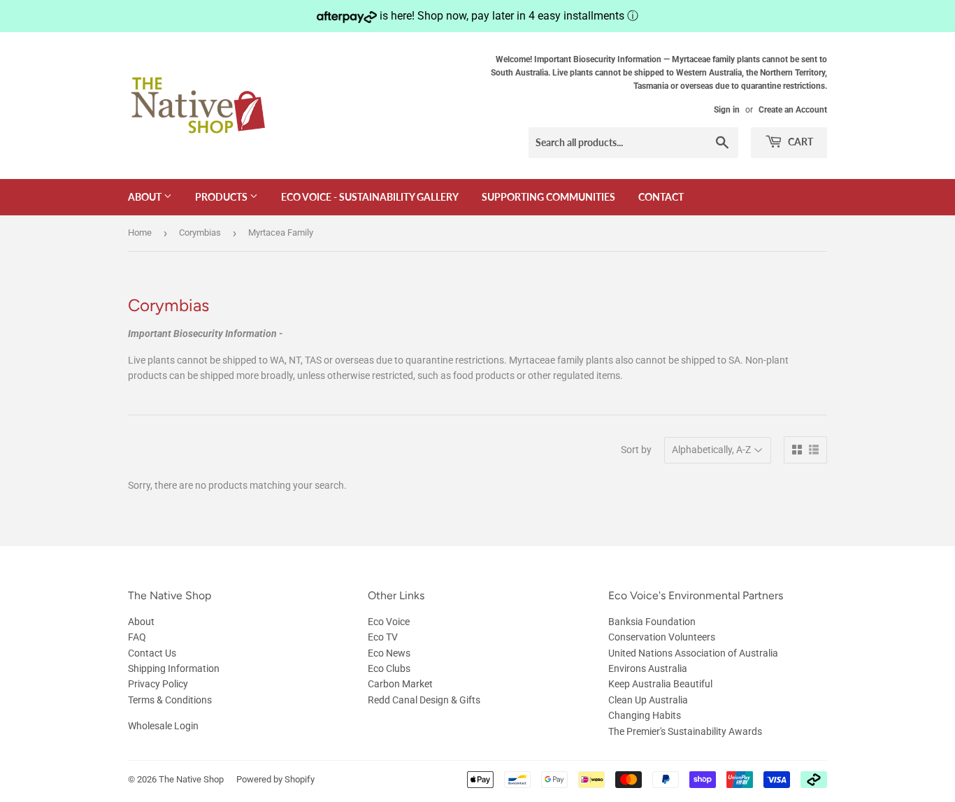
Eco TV (383, 637)
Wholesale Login (163, 725)
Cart (799, 142)
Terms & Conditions (170, 700)
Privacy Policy (158, 683)
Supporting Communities (548, 197)
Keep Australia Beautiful (660, 683)
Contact (661, 197)
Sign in (727, 110)
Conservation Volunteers (661, 637)
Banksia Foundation (652, 621)
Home (140, 232)
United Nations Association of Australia (693, 653)
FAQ (137, 637)
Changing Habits (644, 715)
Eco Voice (389, 621)
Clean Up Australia (648, 700)
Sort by (636, 449)
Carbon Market (400, 683)
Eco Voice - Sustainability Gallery (370, 197)
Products (222, 197)
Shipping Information (174, 668)
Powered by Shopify (275, 779)
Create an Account (793, 110)
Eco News (389, 653)
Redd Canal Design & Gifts (424, 700)
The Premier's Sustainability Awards (685, 731)
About (146, 197)
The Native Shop (191, 779)
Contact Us (152, 653)
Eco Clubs (389, 668)
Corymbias (200, 232)
